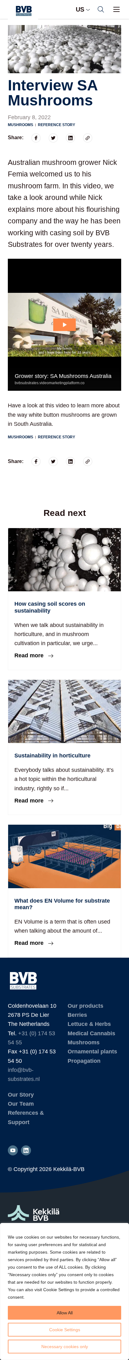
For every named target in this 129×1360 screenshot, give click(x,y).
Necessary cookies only (64, 1346)
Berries (77, 1015)
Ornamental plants (92, 1051)
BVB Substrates (23, 11)
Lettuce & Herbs (89, 1024)
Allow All (65, 1312)
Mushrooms (20, 125)
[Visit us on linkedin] (26, 1150)
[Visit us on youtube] (13, 1150)
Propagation (84, 1061)
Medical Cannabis (91, 1033)
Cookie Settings (64, 1329)
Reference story (56, 125)
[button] (101, 9)
